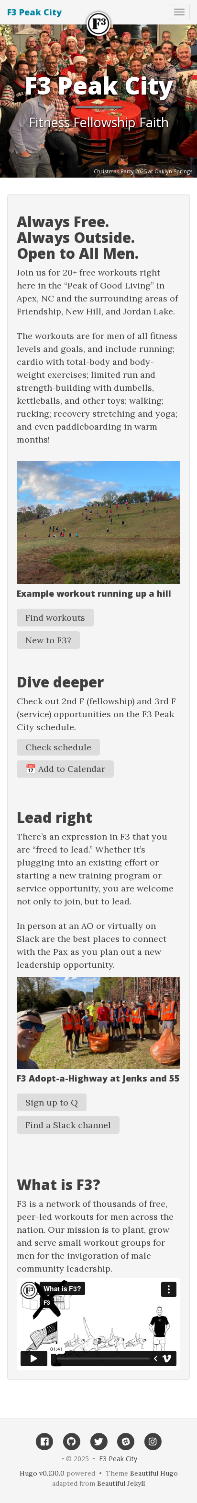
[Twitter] (99, 1441)
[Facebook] (44, 1441)
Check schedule (58, 747)
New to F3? (48, 640)
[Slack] (125, 1441)
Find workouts (55, 617)
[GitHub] (71, 1441)
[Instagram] (153, 1441)
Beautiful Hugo (154, 1473)
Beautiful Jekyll (121, 1483)
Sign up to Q (51, 1102)
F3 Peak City (34, 12)
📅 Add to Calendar (65, 768)
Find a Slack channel (68, 1124)
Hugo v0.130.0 (42, 1473)
